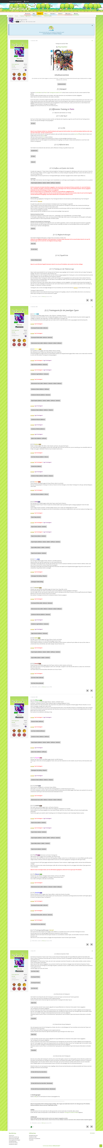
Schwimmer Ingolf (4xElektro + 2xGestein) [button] (39, 374)
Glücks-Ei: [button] (33, 162)
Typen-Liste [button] (33, 1002)
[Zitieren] (91, 300)
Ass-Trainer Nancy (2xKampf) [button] (37, 683)
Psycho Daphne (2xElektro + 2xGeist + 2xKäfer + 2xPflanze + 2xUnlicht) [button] (45, 182)
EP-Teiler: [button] (33, 156)
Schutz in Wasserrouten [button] (36, 259)
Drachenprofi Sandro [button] (35, 982)
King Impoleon (62, 47)
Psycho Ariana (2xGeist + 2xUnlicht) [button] (38, 536)
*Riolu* (45, 92)
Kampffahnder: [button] (34, 150)
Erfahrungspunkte (15, 64)
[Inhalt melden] (87, 300)
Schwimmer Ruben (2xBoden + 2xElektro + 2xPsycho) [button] (42, 410)
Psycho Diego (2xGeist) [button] (35, 517)
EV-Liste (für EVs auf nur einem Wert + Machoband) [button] (41, 1083)
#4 (92, 951)
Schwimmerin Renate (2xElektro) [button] (38, 419)
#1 (92, 40)
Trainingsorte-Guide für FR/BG (71, 1112)
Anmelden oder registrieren (15, 1)
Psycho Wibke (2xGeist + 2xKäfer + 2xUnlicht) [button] (40, 547)
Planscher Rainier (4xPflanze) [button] (37, 721)
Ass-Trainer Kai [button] (34, 988)
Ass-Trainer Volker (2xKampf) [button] (37, 677)
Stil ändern (92, 1133)
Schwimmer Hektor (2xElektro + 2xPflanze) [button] (40, 389)
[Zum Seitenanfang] (100, 1145)
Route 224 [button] (33, 243)
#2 (92, 306)
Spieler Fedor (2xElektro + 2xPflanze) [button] (38, 438)
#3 (92, 697)
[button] (92, 25)
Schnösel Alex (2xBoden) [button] (36, 466)
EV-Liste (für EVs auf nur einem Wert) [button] (39, 1071)
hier (43, 135)
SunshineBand (38, 92)
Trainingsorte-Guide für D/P (55, 92)
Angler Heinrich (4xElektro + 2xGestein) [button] (39, 364)
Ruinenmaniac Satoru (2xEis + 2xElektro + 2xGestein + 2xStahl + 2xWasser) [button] (46, 343)
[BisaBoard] (51, 7)
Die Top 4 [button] (33, 123)
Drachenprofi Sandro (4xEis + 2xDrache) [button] (39, 328)
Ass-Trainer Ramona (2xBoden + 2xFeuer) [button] (39, 456)
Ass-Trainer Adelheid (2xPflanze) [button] (38, 731)
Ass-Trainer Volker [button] (35, 971)
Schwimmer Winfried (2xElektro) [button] (38, 428)
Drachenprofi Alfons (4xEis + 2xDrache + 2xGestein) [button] (41, 337)
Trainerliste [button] (33, 1018)
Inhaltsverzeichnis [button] (61, 84)
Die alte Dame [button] (34, 249)
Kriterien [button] (33, 228)
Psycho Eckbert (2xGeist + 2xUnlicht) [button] (38, 526)
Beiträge (13, 66)
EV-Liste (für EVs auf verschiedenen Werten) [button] (40, 1077)
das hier (76, 134)
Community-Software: (51, 1145)
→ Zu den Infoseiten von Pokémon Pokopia (52, 33)
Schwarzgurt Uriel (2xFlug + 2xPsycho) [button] (39, 576)
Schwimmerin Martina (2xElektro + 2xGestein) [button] (40, 394)
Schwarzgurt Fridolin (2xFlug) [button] (37, 581)
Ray (36, 1096)
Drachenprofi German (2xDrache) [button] (38, 924)
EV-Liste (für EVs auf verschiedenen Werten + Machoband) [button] (43, 1088)
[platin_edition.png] (61, 59)
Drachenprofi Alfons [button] (35, 976)
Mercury (23, 21)
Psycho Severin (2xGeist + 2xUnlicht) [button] (38, 553)
